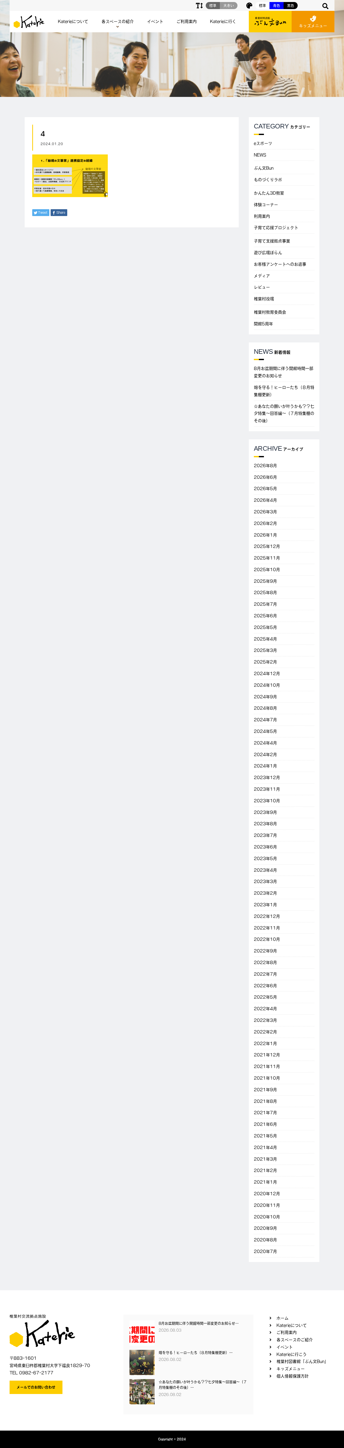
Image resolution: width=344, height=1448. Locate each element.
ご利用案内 (187, 21)
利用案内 (262, 216)
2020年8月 (265, 1240)
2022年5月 (265, 997)
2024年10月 (267, 685)
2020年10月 (267, 1217)
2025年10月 (267, 570)
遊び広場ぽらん (268, 253)
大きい (228, 5)
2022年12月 (267, 916)
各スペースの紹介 (117, 21)
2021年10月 (267, 1078)
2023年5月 (265, 858)
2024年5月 (265, 731)
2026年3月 (265, 512)
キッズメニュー (313, 26)
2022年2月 (265, 1032)
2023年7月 (265, 835)
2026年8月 (265, 466)
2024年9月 (265, 697)
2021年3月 (265, 1159)
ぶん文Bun (263, 168)
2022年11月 (267, 928)
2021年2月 (265, 1170)
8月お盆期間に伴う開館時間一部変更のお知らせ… (199, 1323)
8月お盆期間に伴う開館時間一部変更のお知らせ (283, 372)
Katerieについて (73, 21)
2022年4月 (265, 1009)
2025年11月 (267, 558)
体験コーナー (266, 205)
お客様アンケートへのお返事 (280, 264)
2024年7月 (265, 720)
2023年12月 (267, 777)
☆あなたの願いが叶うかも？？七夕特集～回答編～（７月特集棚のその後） (284, 413)
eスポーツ (263, 143)
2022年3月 (265, 1020)
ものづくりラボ (268, 180)
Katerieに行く (223, 21)
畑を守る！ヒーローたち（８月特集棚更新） (284, 391)
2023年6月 (265, 847)
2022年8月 (265, 962)
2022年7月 (265, 974)
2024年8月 (265, 708)
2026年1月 (265, 535)
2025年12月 (267, 546)
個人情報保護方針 (293, 1376)
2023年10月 (267, 801)
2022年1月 (265, 1043)
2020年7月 (265, 1251)
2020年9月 (265, 1228)
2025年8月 (265, 593)
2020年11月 (267, 1205)
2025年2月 (265, 662)
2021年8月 (265, 1101)
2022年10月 (267, 939)
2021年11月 (267, 1066)
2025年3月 (265, 650)
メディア (262, 276)
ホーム (283, 1318)
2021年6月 (265, 1124)
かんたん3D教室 (269, 193)
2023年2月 (265, 893)
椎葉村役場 (264, 299)
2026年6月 (265, 477)
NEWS (260, 155)
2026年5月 (265, 489)
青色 (276, 5)
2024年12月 (267, 674)
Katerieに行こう (292, 1354)
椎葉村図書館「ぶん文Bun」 (302, 1361)
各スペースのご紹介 (295, 1340)
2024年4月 (265, 743)
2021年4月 (265, 1147)
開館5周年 (263, 324)
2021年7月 (265, 1113)
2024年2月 (265, 755)
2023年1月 (265, 905)
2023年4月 (265, 870)
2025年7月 (265, 604)
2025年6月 (265, 616)
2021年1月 (265, 1182)
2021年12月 (267, 1055)
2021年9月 (265, 1090)
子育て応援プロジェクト (276, 228)
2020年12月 (267, 1194)
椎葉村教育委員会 (270, 312)
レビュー (262, 287)
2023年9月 (265, 812)
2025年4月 (265, 639)
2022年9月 (265, 951)
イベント (155, 21)
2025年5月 (265, 627)
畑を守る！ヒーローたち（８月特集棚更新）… (196, 1352)
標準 (262, 5)
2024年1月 (265, 766)
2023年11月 (267, 789)
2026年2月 (265, 523)
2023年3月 (265, 881)
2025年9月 (265, 581)
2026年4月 (265, 500)
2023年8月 (265, 824)
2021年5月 (265, 1136)
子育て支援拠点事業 (272, 241)
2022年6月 (265, 986)
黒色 (290, 5)
